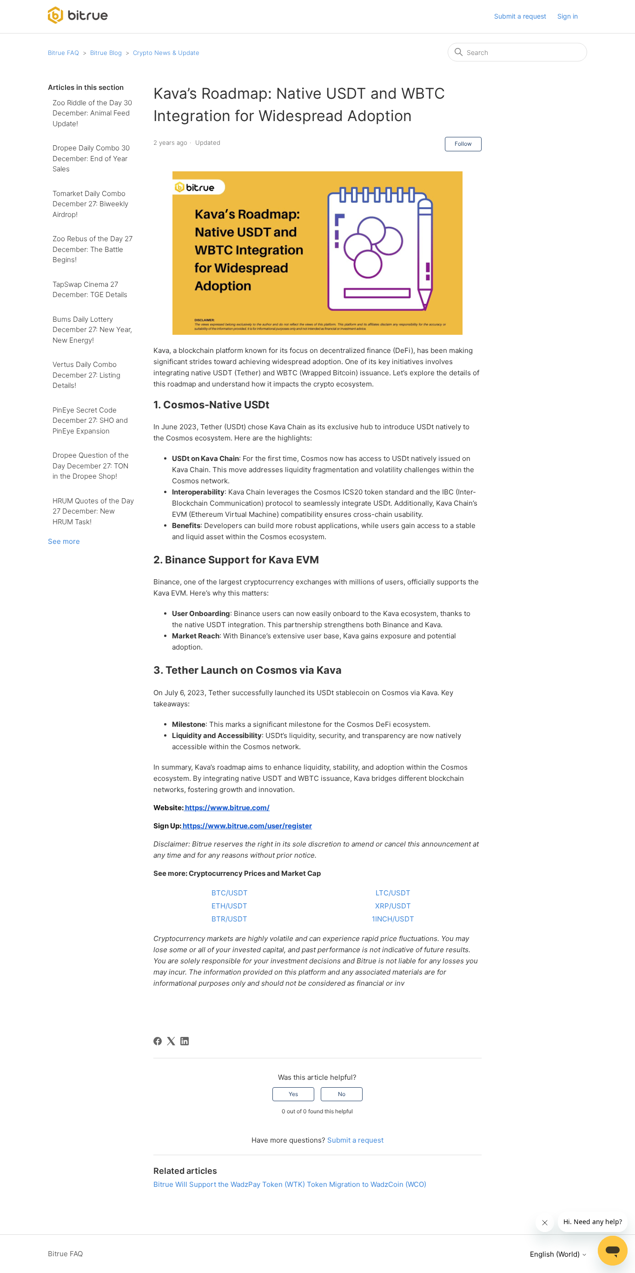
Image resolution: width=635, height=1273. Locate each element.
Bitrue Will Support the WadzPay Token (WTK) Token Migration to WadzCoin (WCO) (289, 1184)
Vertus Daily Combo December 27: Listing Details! (86, 375)
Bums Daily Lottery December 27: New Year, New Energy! (92, 330)
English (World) (556, 1254)
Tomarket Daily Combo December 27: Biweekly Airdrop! (90, 204)
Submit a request (520, 16)
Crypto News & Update (166, 52)
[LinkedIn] (184, 1041)
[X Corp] (171, 1041)
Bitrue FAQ (63, 52)
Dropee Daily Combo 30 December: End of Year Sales (91, 158)
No (341, 1093)
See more (64, 541)
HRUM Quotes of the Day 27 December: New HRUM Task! (93, 511)
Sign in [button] (567, 16)
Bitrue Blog (106, 52)
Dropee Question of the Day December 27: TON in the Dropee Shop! (91, 466)
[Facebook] (157, 1041)
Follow (463, 143)
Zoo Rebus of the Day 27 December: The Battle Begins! (92, 249)
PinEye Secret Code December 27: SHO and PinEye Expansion (90, 420)
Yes (293, 1093)
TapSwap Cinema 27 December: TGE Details (90, 289)
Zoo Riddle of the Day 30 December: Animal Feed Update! (92, 113)
